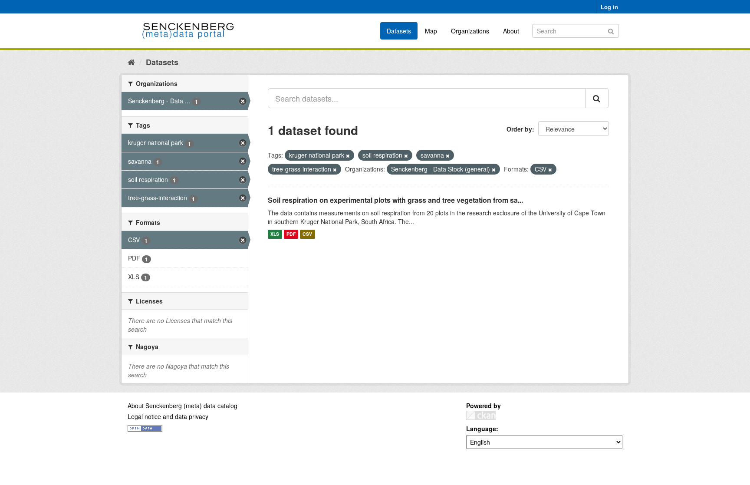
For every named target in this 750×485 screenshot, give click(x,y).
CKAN (481, 415)
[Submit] (611, 30)
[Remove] (348, 155)
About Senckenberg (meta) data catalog (182, 405)
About (511, 30)
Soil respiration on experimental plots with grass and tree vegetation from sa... (395, 200)
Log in (609, 7)
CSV (307, 234)
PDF (291, 234)
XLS (274, 234)
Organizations (470, 30)
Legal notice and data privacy (168, 416)
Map (431, 30)
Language (481, 428)
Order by (519, 129)
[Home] (131, 61)
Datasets (399, 30)
